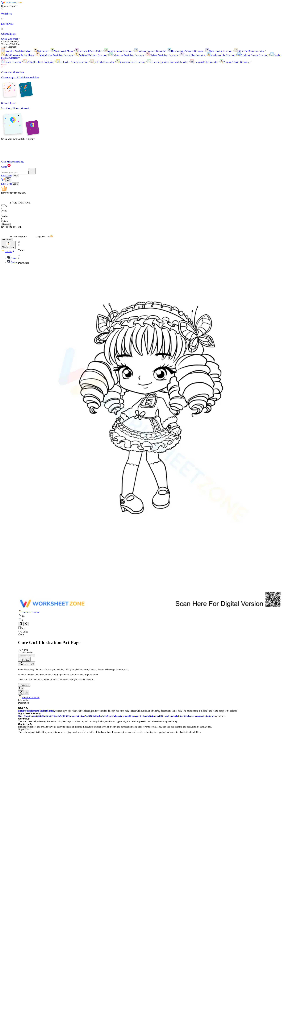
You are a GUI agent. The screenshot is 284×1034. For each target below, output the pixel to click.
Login (15, 176)
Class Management (10, 161)
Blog (21, 161)
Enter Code (6, 175)
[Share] (26, 624)
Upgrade (5, 224)
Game (4, 166)
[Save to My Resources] (20, 624)
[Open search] (8, 179)
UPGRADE (7, 239)
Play (21, 688)
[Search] (32, 171)
